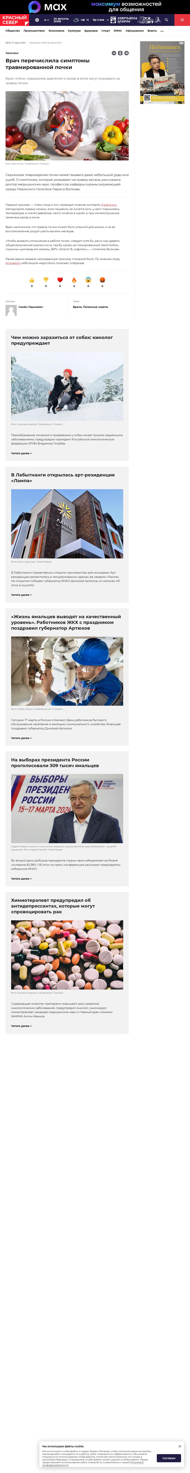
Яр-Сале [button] (98, 19)
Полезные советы (95, 307)
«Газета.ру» (109, 204)
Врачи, (78, 307)
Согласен (169, 1458)
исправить (13, 263)
